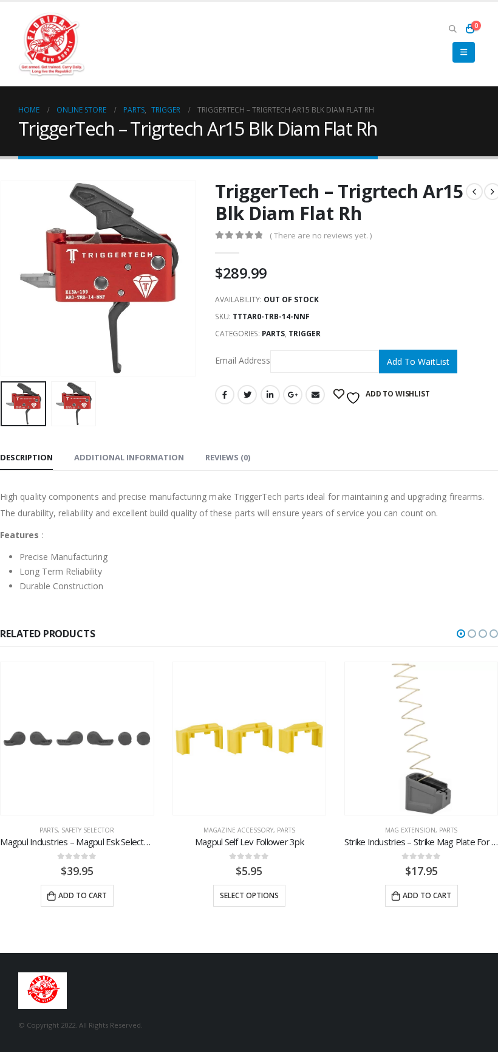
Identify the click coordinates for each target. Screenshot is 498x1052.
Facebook (224, 394)
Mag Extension (410, 830)
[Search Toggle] (452, 28)
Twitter (247, 394)
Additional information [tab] (129, 457)
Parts (273, 333)
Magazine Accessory (238, 830)
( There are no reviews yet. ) (321, 235)
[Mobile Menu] (463, 52)
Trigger (304, 333)
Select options (249, 895)
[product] (77, 738)
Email (315, 394)
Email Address (242, 360)
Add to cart (82, 895)
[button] (460, 633)
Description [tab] (26, 457)
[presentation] (15, 278)
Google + (292, 394)
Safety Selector (87, 830)
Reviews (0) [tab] (227, 457)
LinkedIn (270, 394)
